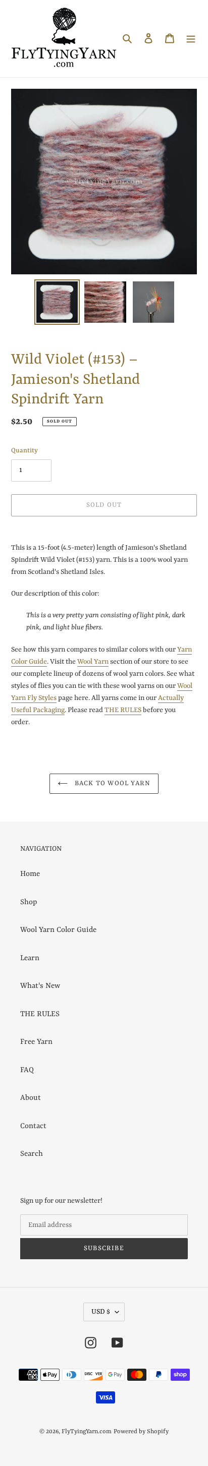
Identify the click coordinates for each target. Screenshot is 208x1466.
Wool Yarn (93, 662)
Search (31, 1154)
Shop (28, 902)
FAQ (27, 1070)
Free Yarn (36, 1042)
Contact (33, 1126)
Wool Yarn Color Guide (58, 930)
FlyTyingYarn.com (87, 1431)
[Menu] (190, 38)
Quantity (24, 450)
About (30, 1098)
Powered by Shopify (141, 1431)
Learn (29, 958)
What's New (40, 986)
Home (30, 874)
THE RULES (123, 710)
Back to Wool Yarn (112, 783)
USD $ (100, 1312)
